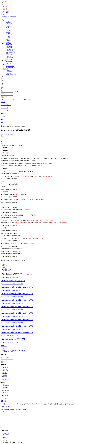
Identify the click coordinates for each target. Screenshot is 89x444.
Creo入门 (8, 30)
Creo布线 (8, 25)
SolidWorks (5, 99)
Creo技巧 (8, 36)
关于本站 (3, 401)
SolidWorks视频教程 (11, 74)
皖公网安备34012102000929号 (8, 409)
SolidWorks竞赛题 (10, 49)
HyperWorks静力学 (10, 67)
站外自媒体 (6, 11)
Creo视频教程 (9, 70)
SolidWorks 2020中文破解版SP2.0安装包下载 (17, 300)
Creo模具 (8, 27)
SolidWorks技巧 (9, 47)
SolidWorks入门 (9, 50)
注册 (2, 4)
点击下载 (10, 147)
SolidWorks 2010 (7, 269)
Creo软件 (8, 22)
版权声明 (8, 406)
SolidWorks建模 (9, 55)
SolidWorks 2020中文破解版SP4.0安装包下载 (17, 287)
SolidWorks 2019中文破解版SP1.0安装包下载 (17, 333)
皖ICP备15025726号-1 (20, 409)
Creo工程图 (9, 23)
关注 (2, 138)
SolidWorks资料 (9, 57)
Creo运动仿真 (9, 34)
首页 (4, 19)
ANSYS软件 (9, 63)
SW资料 (5, 375)
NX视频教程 (9, 71)
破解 (4, 264)
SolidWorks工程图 (10, 52)
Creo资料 (8, 39)
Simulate (8, 32)
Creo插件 (8, 40)
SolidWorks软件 (9, 44)
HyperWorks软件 (10, 66)
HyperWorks (6, 64)
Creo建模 (8, 33)
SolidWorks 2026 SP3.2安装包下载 (13, 281)
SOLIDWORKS (7, 43)
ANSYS (5, 60)
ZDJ (8, 273)
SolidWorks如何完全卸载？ (38, 163)
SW (4, 267)
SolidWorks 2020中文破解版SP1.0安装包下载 (17, 307)
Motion (7, 53)
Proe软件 (5, 367)
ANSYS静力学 (9, 61)
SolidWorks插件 (9, 59)
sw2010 (5, 268)
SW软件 (5, 372)
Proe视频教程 (9, 73)
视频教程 (5, 69)
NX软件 (5, 376)
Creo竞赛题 (9, 26)
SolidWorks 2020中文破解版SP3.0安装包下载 (17, 294)
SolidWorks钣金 (9, 46)
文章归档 (5, 12)
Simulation (8, 56)
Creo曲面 (8, 37)
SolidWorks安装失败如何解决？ (34, 165)
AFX (7, 29)
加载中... (4, 346)
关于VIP (5, 76)
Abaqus (5, 378)
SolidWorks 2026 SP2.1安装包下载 (13, 339)
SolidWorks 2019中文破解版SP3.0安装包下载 (17, 320)
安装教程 (5, 265)
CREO (4, 20)
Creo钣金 (8, 42)
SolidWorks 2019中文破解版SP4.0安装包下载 (17, 313)
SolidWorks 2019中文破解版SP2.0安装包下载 (17, 326)
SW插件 (5, 373)
